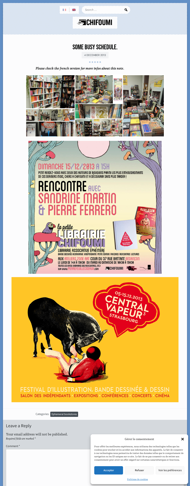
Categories (42, 414)
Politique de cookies (137, 479)
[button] (182, 439)
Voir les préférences (170, 470)
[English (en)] (74, 9)
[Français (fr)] (64, 9)
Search (126, 10)
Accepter (109, 470)
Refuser (139, 470)
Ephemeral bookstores (64, 414)
